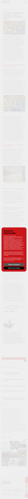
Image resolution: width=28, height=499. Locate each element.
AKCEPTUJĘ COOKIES (14, 268)
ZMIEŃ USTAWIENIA (14, 264)
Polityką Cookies (11, 260)
